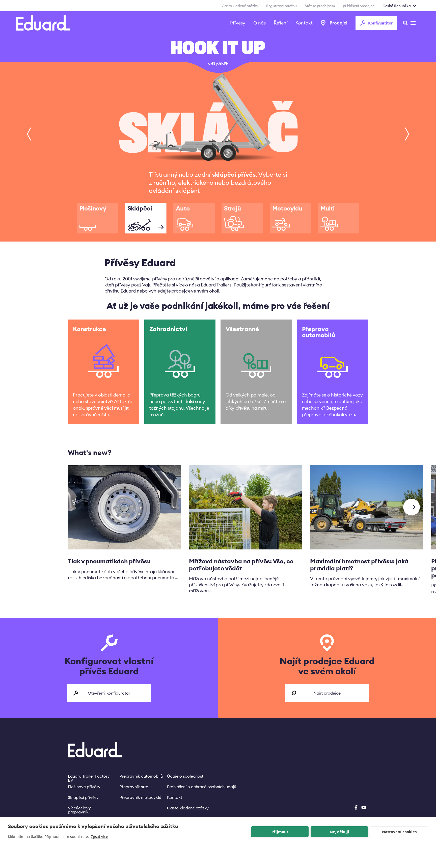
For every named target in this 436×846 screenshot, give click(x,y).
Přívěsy (237, 23)
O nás (259, 23)
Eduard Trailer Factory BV (89, 776)
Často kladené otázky (240, 6)
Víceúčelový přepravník (79, 808)
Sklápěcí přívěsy (83, 797)
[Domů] (43, 23)
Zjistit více (99, 836)
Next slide (407, 134)
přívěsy (159, 279)
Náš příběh (218, 64)
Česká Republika (397, 6)
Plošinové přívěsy (84, 787)
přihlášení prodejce (358, 6)
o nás (191, 285)
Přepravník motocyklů (140, 797)
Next (411, 507)
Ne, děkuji (339, 831)
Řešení (280, 23)
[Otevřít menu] (404, 23)
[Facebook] (356, 807)
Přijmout (279, 831)
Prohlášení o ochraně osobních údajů (201, 787)
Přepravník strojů (136, 787)
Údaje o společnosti (185, 776)
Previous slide (29, 134)
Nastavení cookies (399, 831)
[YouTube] (363, 807)
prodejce (180, 291)
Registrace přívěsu (281, 6)
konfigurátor (264, 285)
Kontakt (304, 23)
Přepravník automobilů (141, 776)
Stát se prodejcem (320, 6)
